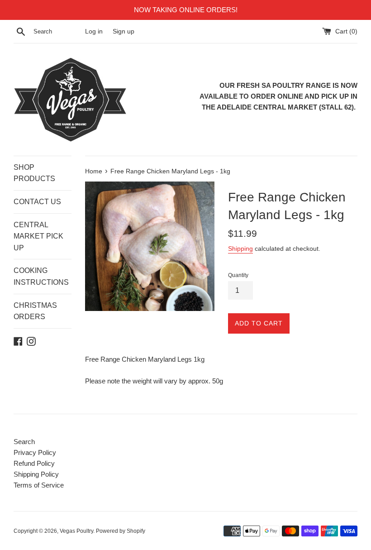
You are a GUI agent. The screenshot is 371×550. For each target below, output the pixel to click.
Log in (94, 31)
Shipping (240, 248)
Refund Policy (34, 463)
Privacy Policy (35, 452)
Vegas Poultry (76, 531)
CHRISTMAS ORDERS (35, 311)
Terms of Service (39, 485)
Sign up (123, 31)
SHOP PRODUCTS (34, 173)
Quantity (238, 275)
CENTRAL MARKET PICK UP (38, 236)
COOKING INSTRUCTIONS (41, 276)
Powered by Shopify (120, 531)
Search (24, 441)
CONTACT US (37, 202)
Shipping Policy (36, 474)
